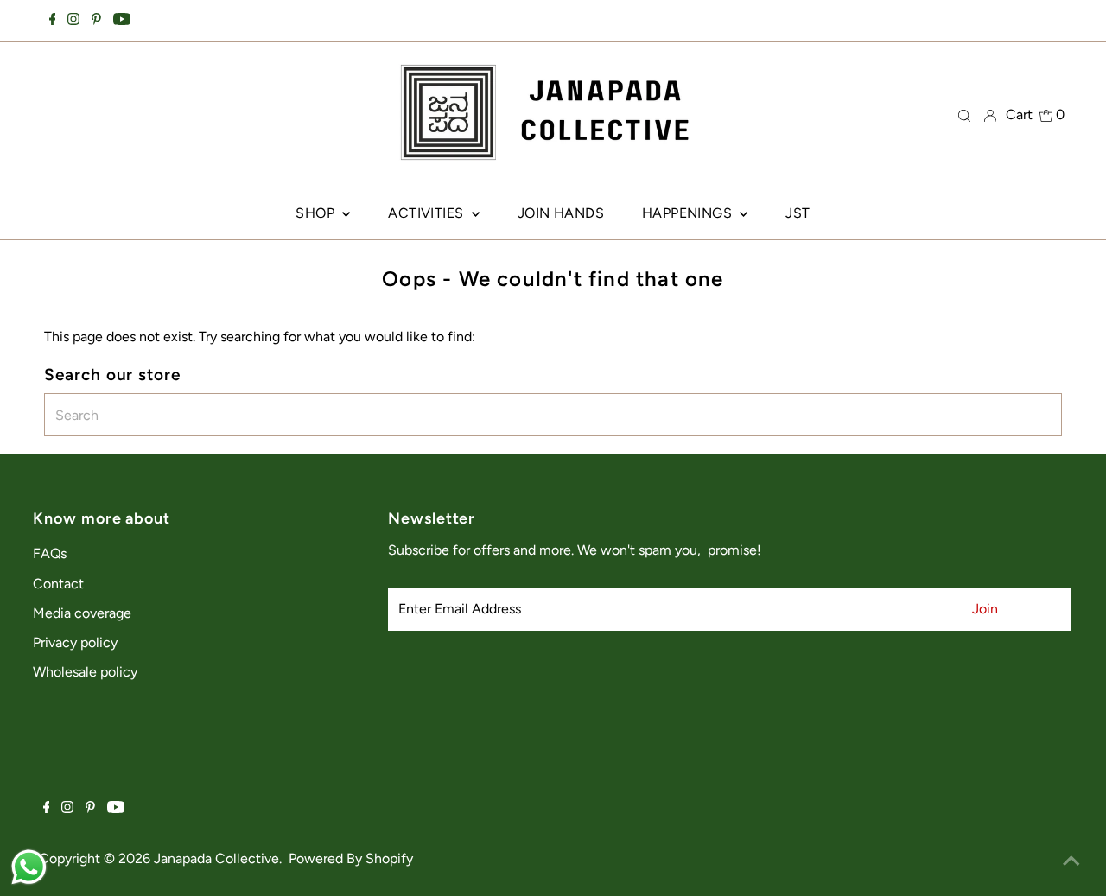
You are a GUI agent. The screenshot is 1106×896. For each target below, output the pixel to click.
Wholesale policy (85, 672)
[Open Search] (964, 115)
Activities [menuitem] (427, 213)
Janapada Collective (216, 858)
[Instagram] (73, 20)
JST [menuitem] (797, 213)
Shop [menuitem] (317, 213)
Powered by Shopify (351, 858)
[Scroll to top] (1071, 861)
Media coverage (82, 613)
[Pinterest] (96, 20)
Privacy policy (75, 642)
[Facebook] (52, 20)
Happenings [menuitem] (688, 213)
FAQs (50, 553)
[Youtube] (122, 20)
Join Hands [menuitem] (561, 213)
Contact (58, 583)
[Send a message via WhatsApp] (29, 867)
